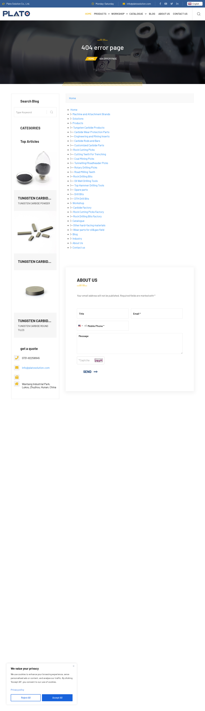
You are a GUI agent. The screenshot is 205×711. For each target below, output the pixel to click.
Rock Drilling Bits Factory (87, 216)
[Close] (73, 666)
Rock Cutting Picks (84, 149)
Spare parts (81, 189)
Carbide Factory (82, 207)
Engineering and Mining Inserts (92, 136)
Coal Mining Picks (84, 158)
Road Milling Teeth (84, 171)
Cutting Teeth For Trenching (90, 154)
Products (100, 13)
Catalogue (136, 13)
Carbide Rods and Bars (87, 140)
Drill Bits (79, 194)
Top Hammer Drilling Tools (89, 185)
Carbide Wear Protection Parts (91, 132)
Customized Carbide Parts (89, 145)
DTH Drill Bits (81, 198)
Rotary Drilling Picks (85, 167)
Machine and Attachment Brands (91, 114)
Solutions (78, 118)
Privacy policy (17, 689)
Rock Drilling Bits (82, 176)
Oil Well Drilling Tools (86, 180)
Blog (152, 13)
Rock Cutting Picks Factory (88, 211)
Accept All (57, 697)
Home (88, 13)
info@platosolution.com (139, 3)
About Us (164, 13)
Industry (77, 238)
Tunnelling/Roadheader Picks (91, 162)
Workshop (117, 13)
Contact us (180, 13)
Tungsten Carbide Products (88, 127)
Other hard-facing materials (89, 225)
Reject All (25, 697)
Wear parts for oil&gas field (88, 229)
